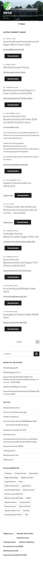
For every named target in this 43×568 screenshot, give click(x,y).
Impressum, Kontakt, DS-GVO (14, 430)
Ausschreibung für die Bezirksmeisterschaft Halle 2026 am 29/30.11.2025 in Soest (20, 119)
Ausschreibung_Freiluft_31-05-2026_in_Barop (17, 98)
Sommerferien (10, 506)
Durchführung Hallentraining (17, 425)
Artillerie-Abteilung (11, 417)
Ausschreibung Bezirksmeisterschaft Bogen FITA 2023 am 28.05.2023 (20, 262)
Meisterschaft (28, 490)
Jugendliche (26, 486)
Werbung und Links (10, 455)
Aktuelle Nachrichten (11, 408)
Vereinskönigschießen (13, 515)
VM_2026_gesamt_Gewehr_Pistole (14, 72)
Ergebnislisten (10, 482)
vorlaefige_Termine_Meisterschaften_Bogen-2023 (19, 241)
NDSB (7, 13)
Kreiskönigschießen (12, 490)
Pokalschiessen (8, 222)
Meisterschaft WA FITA (14, 494)
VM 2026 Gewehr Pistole (16, 67)
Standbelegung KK (10, 368)
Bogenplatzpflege (11, 478)
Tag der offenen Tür (12, 511)
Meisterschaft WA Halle (14, 498)
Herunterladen (13, 56)
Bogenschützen (27, 478)
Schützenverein (9, 435)
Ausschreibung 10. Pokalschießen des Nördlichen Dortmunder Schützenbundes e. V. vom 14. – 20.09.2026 (21, 379)
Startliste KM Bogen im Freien (15, 387)
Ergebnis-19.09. (8, 195)
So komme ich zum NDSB (13, 446)
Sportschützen (25, 506)
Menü (23, 24)
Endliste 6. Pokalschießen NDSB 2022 (15, 322)
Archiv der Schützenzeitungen (15, 412)
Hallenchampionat (12, 486)
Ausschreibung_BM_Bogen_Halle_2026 (15, 164)
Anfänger (8, 473)
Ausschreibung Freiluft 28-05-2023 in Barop (17, 270)
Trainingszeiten (9, 451)
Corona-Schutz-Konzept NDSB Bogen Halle (20, 421)
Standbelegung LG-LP (12, 372)
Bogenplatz (33, 473)
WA (26, 515)
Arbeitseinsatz (20, 473)
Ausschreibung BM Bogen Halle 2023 (15, 296)
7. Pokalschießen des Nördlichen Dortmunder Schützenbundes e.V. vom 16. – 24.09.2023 (20, 210)
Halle (21, 482)
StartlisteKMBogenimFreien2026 (13, 49)
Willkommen (8, 460)
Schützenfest (25, 502)
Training (26, 511)
